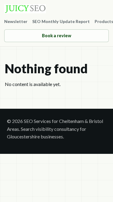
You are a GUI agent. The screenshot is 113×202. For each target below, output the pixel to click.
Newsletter (15, 21)
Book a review (56, 35)
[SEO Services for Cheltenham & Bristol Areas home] (56, 8)
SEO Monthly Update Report (61, 21)
